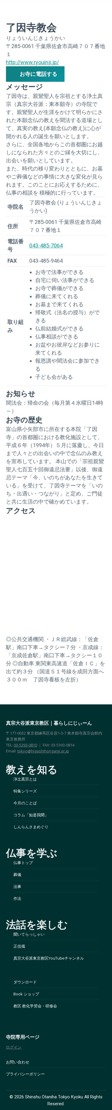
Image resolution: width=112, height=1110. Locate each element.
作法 (17, 898)
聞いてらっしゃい (29, 934)
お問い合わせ (17, 1062)
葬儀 (17, 874)
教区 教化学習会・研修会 (35, 1006)
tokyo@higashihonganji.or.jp (43, 751)
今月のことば (25, 803)
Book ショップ (26, 994)
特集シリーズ (25, 791)
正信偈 (19, 946)
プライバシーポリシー (25, 1074)
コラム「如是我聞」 (30, 815)
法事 (17, 886)
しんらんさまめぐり (30, 826)
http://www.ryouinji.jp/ (32, 62)
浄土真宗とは (25, 779)
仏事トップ (23, 862)
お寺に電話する (38, 74)
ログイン (14, 1047)
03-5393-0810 (25, 745)
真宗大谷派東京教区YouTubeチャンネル (48, 958)
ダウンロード (25, 982)
